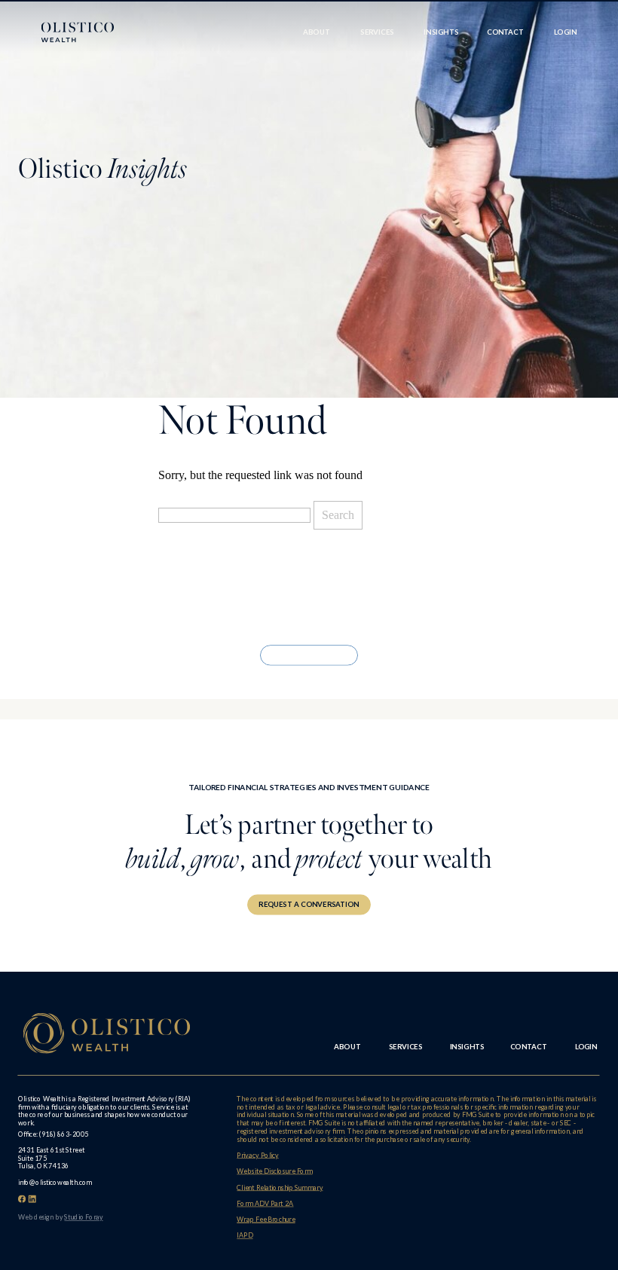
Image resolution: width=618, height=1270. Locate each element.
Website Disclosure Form (274, 1171)
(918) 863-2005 (64, 1134)
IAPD (244, 1235)
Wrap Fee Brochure (266, 1219)
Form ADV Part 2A (265, 1203)
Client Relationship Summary (280, 1187)
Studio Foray (83, 1217)
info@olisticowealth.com (55, 1182)
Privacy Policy (257, 1155)
